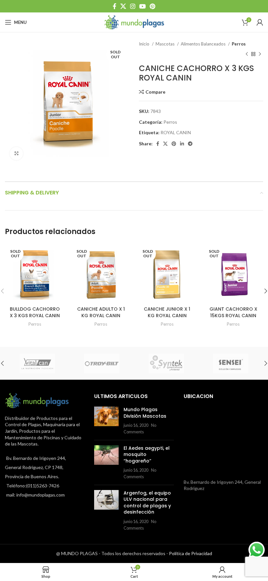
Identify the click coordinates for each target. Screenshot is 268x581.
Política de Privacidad (190, 553)
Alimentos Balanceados (203, 43)
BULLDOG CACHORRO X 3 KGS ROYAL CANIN (35, 312)
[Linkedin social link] (182, 143)
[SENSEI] (231, 363)
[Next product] (260, 54)
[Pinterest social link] (152, 6)
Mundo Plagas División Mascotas (145, 412)
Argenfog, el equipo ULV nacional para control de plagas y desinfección (147, 503)
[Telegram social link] (190, 143)
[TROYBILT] (102, 363)
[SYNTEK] (166, 363)
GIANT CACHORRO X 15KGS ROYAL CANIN (233, 312)
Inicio (144, 43)
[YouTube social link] (142, 6)
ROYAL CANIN (175, 132)
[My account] (259, 22)
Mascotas (166, 43)
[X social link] (123, 6)
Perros (239, 43)
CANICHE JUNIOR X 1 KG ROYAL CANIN (167, 312)
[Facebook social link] (114, 6)
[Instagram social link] (132, 6)
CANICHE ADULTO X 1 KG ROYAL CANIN (101, 312)
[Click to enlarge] (16, 153)
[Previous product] (246, 54)
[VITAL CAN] (37, 363)
